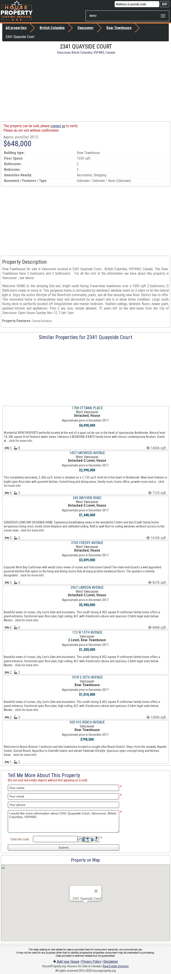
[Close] (96, 891)
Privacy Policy (91, 961)
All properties (16, 28)
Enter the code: (20, 839)
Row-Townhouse (119, 28)
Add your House (67, 961)
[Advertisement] (85, 88)
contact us (58, 126)
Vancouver (85, 28)
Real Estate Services (116, 966)
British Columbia (52, 28)
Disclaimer (110, 961)
